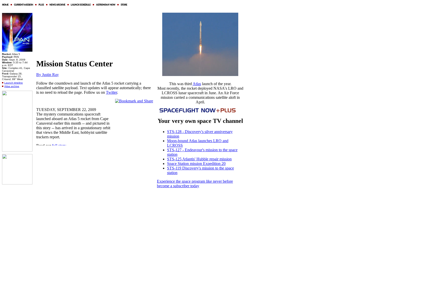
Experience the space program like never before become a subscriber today (195, 183)
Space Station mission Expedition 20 (196, 163)
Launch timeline (13, 82)
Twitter (111, 92)
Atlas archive (11, 86)
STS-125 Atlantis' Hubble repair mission (199, 159)
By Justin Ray (47, 74)
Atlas (197, 84)
